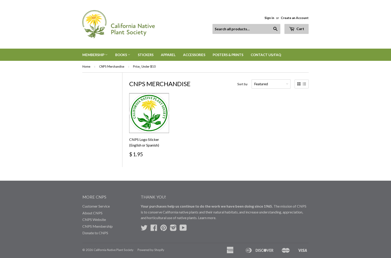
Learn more (206, 217)
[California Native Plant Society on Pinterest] (163, 229)
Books (121, 55)
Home (86, 66)
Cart (300, 28)
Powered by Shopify (151, 250)
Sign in (269, 18)
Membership (93, 55)
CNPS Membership (97, 226)
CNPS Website (94, 219)
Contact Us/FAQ (266, 55)
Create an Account (295, 18)
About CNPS (92, 213)
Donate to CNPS (95, 233)
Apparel (168, 55)
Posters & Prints (228, 55)
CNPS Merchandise (111, 66)
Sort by (242, 84)
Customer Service (96, 206)
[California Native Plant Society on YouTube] (183, 229)
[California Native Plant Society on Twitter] (144, 229)
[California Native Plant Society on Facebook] (153, 229)
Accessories (194, 55)
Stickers (145, 55)
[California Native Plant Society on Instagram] (173, 229)
